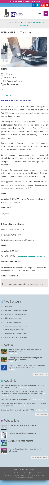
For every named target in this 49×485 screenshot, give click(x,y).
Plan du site (33, 473)
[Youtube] (47, 5)
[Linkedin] (38, 5)
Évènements (27, 23)
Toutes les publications (39, 457)
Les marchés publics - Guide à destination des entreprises (25, 450)
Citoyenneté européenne (12, 322)
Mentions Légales (31, 475)
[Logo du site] (14, 13)
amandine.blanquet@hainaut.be (32, 256)
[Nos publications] (4, 427)
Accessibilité (41, 475)
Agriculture (7, 306)
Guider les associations (12, 318)
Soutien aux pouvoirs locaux (13, 330)
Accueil (18, 23)
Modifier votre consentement (24, 477)
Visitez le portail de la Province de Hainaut (16, 473)
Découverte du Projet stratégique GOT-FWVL (17, 410)
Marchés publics (12, 95)
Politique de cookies (19, 475)
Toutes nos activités (40, 374)
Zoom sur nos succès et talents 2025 (22, 433)
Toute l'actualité (41, 414)
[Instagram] (42, 5)
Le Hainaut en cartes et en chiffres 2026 (16, 399)
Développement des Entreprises (15, 310)
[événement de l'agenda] (4, 351)
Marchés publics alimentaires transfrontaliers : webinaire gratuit (25, 350)
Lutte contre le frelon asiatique (14, 337)
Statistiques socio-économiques (15, 326)
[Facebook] (34, 5)
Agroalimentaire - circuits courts (15, 333)
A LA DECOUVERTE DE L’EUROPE (20, 441)
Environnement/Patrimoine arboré (15, 314)
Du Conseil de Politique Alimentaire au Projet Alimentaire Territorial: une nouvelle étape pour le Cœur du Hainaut (22, 392)
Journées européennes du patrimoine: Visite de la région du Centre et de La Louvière (26, 367)
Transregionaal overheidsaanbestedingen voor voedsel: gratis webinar (25, 359)
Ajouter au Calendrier (16, 81)
